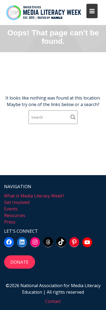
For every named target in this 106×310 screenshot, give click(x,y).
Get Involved (16, 202)
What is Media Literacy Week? (34, 196)
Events (11, 209)
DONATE (19, 262)
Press (9, 222)
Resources (14, 215)
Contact (53, 301)
